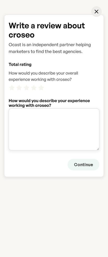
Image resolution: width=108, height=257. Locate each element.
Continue (83, 164)
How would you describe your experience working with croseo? (49, 100)
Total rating (20, 64)
